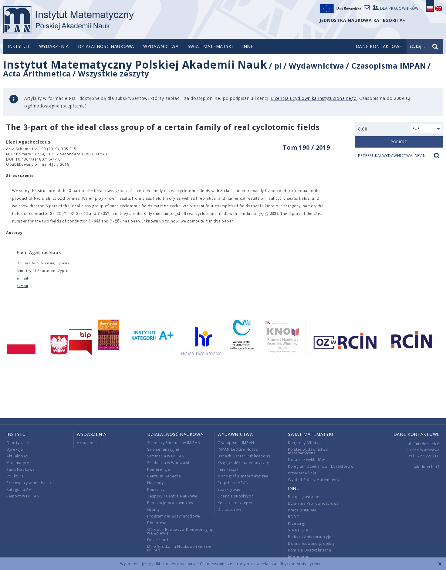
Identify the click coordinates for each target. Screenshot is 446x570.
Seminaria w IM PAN (166, 456)
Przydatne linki (302, 473)
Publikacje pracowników (170, 502)
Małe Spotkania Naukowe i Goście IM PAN (179, 548)
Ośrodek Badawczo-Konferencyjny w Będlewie (180, 531)
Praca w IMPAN (302, 510)
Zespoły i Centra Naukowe (172, 496)
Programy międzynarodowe (173, 516)
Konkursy (156, 489)
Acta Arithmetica (37, 73)
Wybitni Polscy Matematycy (314, 479)
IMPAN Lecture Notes (238, 449)
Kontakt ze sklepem (236, 502)
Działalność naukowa (106, 46)
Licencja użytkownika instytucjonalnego (314, 98)
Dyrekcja (14, 449)
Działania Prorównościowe (313, 503)
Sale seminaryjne (163, 449)
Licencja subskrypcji (237, 496)
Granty (153, 509)
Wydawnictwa (161, 46)
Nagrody (155, 482)
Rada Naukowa (20, 469)
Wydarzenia (54, 46)
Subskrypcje (229, 489)
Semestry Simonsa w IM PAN (174, 442)
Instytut (19, 46)
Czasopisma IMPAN (388, 65)
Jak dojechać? (427, 466)
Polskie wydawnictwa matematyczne (308, 451)
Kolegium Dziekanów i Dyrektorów (320, 466)
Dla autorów (229, 509)
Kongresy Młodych (305, 442)
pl (278, 65)
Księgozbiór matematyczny (243, 462)
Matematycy (17, 462)
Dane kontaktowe (417, 434)
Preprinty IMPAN (233, 482)
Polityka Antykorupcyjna (311, 536)
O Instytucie (17, 442)
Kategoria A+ (18, 489)
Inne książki (228, 469)
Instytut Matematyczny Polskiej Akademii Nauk (135, 64)
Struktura (15, 476)
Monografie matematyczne (243, 476)
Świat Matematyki (210, 46)
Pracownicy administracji (30, 482)
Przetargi (296, 523)
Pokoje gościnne (303, 496)
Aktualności (17, 456)
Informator (298, 556)
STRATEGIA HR (301, 530)
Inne (247, 46)
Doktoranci (157, 539)
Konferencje (158, 469)
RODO (294, 516)
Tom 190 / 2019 (306, 147)
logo (68, 19)
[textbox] (70, 191)
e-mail (22, 278)
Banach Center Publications (244, 456)
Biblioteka (157, 522)
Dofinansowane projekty (311, 543)
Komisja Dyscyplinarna (309, 550)
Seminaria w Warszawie (169, 462)
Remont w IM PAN (23, 496)
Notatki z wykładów (306, 459)
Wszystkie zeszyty (113, 73)
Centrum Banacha (164, 476)
